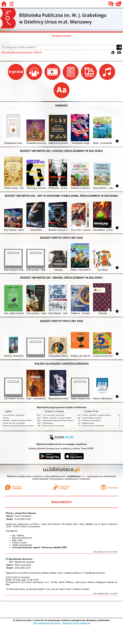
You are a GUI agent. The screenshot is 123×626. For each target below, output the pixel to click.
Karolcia (6, 418)
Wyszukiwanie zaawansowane (16, 52)
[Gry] (89, 80)
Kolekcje (37, 52)
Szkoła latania (48, 423)
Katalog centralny (61, 35)
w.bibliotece (75, 476)
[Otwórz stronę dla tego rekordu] (14, 126)
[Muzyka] (107, 80)
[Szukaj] (119, 47)
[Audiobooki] (34, 80)
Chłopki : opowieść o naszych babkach (57, 418)
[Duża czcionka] (61, 98)
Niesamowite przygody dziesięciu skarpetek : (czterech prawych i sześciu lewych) (32, 426)
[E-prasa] (16, 80)
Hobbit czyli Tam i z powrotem (14, 423)
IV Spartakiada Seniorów (19, 559)
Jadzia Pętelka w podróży (91, 418)
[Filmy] (53, 80)
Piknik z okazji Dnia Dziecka (21, 513)
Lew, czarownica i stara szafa (14, 415)
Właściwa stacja (88, 423)
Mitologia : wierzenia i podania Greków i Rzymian (21, 420)
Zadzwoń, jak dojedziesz (91, 420)
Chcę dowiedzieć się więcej (46, 623)
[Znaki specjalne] (119, 53)
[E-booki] (71, 80)
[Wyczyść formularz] (112, 53)
